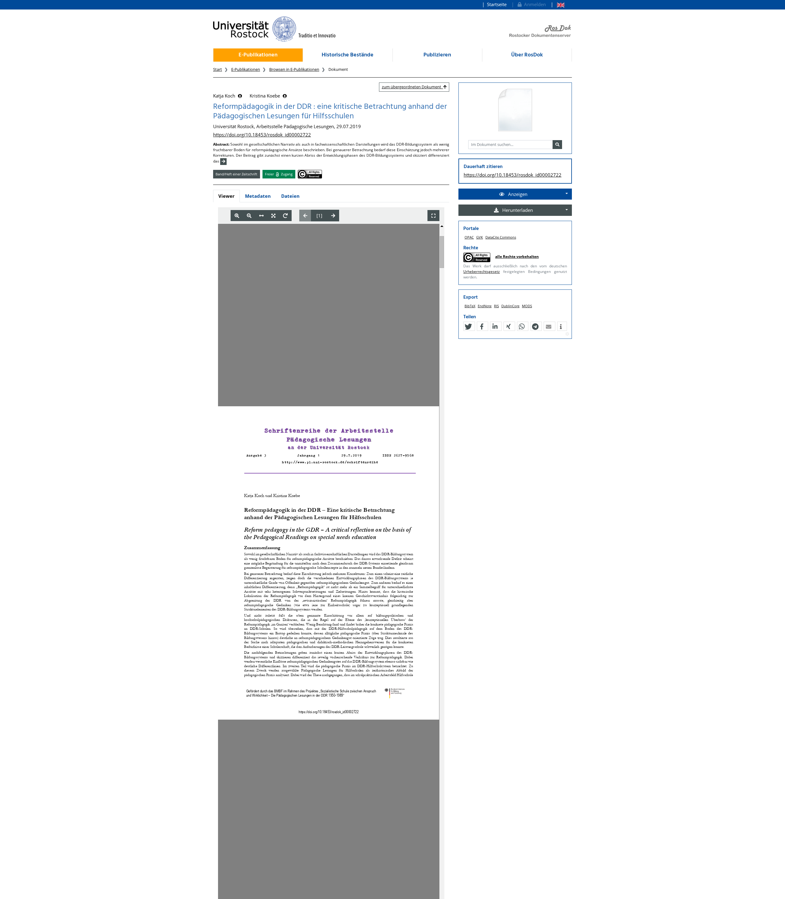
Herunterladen (517, 210)
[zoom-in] (237, 215)
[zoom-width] (261, 215)
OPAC (469, 237)
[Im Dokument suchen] (557, 144)
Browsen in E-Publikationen (294, 69)
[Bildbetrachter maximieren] (433, 215)
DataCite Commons (500, 237)
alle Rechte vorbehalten (517, 256)
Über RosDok (527, 55)
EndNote (485, 306)
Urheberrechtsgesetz (481, 271)
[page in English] (557, 4)
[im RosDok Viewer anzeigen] (515, 110)
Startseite (497, 4)
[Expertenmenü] (567, 334)
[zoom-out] (249, 215)
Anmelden (534, 4)
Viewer (226, 196)
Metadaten (258, 196)
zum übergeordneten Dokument (412, 87)
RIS (496, 306)
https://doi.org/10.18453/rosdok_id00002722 (262, 135)
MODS (527, 306)
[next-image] (333, 215)
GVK (479, 237)
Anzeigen (517, 194)
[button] (468, 326)
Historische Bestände (347, 55)
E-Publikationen (258, 55)
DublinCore (510, 306)
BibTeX (470, 306)
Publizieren (437, 55)
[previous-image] (305, 215)
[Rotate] (285, 215)
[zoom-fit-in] (273, 215)
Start (217, 69)
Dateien (290, 196)
